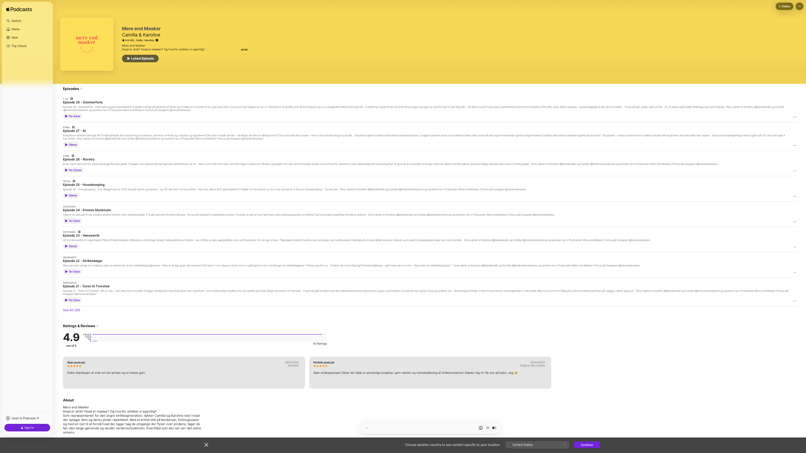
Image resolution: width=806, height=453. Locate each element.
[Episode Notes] (480, 428)
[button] (27, 20)
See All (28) (71, 310)
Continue (587, 444)
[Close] (206, 445)
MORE (244, 49)
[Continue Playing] (487, 428)
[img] (19, 9)
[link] (72, 88)
